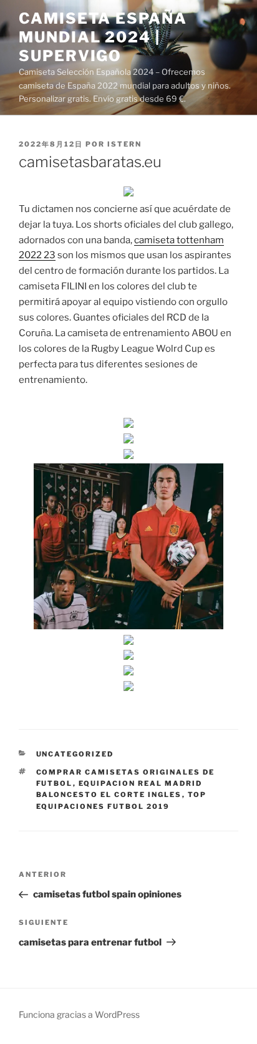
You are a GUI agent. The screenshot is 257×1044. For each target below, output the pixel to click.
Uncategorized (75, 754)
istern (124, 144)
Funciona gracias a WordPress (79, 1014)
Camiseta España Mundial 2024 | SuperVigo (103, 37)
